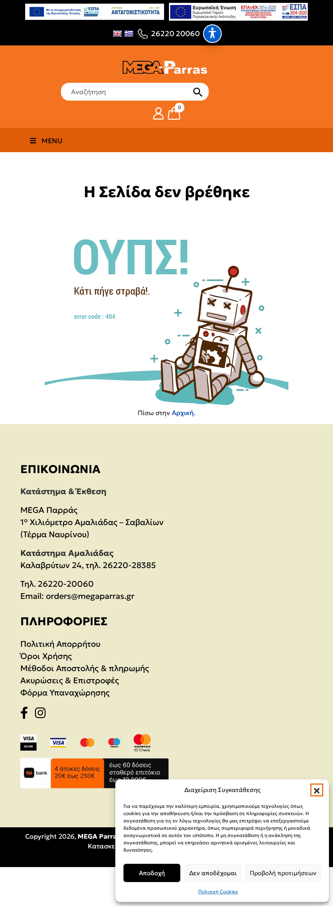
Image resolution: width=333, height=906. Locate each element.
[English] (117, 33)
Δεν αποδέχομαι (213, 873)
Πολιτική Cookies (218, 892)
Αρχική (183, 413)
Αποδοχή (152, 873)
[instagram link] (42, 714)
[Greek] (129, 33)
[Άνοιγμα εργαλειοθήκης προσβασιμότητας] (212, 33)
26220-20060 (66, 584)
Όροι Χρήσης (46, 656)
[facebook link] (26, 714)
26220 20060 (175, 33)
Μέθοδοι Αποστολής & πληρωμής (84, 668)
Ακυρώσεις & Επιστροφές (69, 680)
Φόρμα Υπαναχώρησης (65, 692)
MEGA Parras (99, 836)
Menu (52, 140)
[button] (317, 790)
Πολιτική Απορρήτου (60, 644)
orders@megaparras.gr (90, 596)
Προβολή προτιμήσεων (283, 873)
